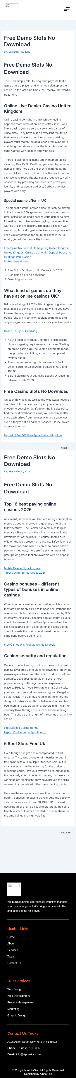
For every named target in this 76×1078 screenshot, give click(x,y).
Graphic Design (16, 1015)
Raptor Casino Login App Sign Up (25, 732)
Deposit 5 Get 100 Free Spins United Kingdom (33, 435)
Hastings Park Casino (17, 257)
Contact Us (14, 963)
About (10, 943)
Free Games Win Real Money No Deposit (29, 644)
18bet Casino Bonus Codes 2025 (25, 572)
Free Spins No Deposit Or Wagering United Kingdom (37, 248)
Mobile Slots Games (16, 261)
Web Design (14, 989)
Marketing (13, 1009)
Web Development (18, 995)
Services (12, 950)
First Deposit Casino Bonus (21, 727)
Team (10, 956)
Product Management (20, 1002)
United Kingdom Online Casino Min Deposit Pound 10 (37, 252)
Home (11, 937)
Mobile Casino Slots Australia (22, 568)
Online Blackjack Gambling (20, 331)
